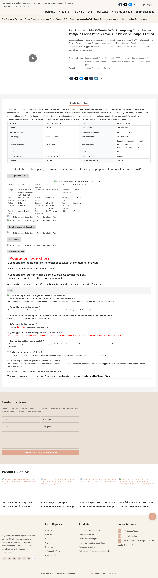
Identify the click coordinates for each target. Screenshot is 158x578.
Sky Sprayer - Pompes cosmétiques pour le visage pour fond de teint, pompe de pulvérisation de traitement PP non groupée (59, 505)
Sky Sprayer (7, 19)
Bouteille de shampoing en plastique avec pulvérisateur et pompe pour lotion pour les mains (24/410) (79, 169)
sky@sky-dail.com (131, 536)
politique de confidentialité (106, 573)
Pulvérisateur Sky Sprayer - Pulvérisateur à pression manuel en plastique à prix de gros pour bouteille (19, 505)
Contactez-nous (99, 375)
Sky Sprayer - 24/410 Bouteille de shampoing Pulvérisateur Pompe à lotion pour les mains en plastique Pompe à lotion (99, 19)
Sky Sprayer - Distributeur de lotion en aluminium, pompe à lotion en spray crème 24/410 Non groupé (97, 505)
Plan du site (89, 573)
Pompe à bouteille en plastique (37, 19)
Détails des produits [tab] (79, 103)
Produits (18, 19)
